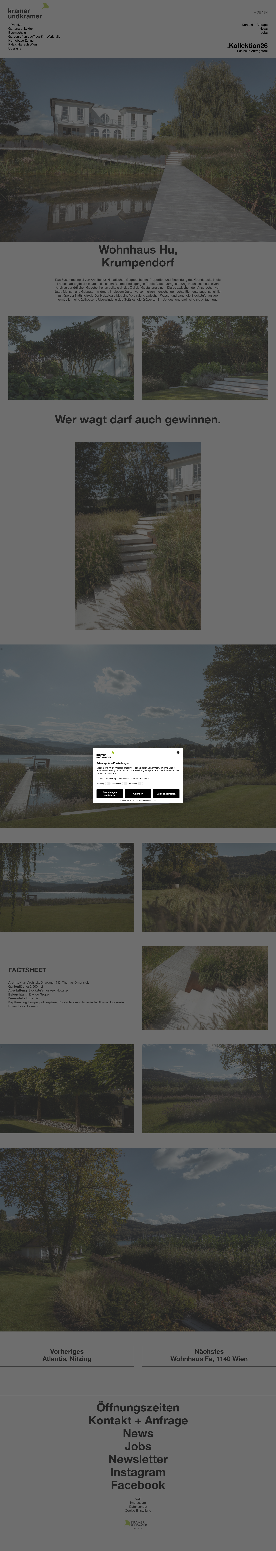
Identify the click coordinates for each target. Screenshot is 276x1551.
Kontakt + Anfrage (255, 25)
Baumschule (17, 33)
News (264, 29)
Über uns (14, 48)
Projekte (16, 25)
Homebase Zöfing (21, 40)
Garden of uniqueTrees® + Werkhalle (34, 36)
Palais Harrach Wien (22, 44)
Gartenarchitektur (20, 29)
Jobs (264, 33)
